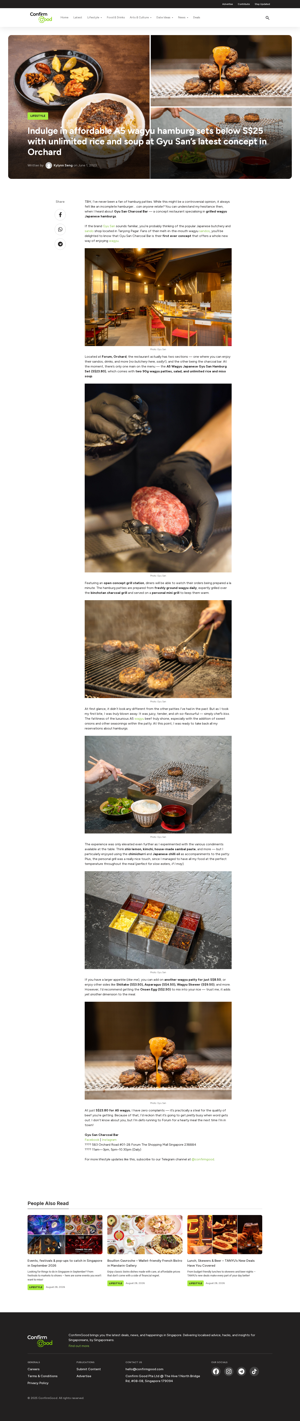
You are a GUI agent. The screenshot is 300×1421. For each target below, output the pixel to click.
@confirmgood (203, 1159)
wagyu (114, 241)
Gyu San (109, 226)
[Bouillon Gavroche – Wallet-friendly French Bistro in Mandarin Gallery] (144, 1234)
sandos (204, 231)
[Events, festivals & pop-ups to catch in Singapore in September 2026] (65, 1234)
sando (89, 231)
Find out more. (79, 1346)
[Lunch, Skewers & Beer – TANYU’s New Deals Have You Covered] (224, 1234)
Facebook (92, 1140)
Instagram (109, 1140)
